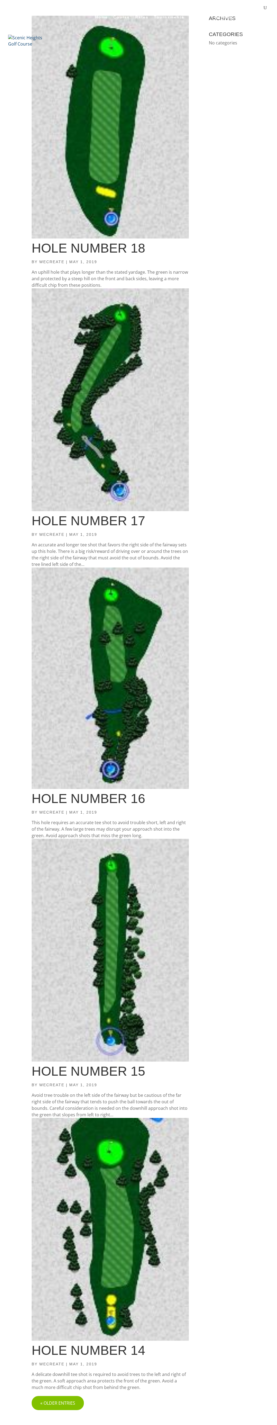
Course (121, 17)
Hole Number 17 (88, 521)
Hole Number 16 (88, 798)
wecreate (51, 262)
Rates (142, 17)
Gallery (223, 17)
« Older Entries (57, 1403)
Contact (246, 17)
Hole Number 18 (88, 248)
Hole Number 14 (88, 1350)
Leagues (199, 17)
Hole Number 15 (88, 1071)
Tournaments (169, 17)
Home (101, 17)
